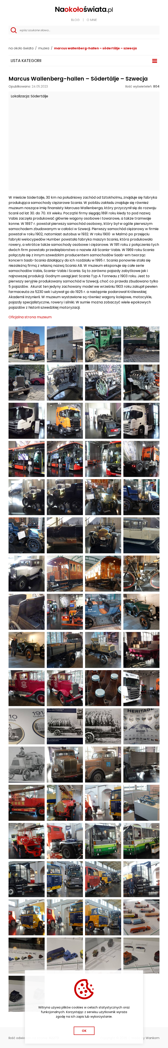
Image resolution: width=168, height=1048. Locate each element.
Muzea (43, 48)
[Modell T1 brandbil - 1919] (27, 803)
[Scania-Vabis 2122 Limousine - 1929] (141, 535)
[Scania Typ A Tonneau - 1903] (103, 497)
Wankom (152, 1038)
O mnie (92, 20)
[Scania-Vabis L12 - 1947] (65, 765)
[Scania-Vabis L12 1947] (103, 765)
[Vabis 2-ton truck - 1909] (65, 650)
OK (84, 1031)
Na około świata (21, 48)
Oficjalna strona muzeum (30, 317)
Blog (75, 20)
